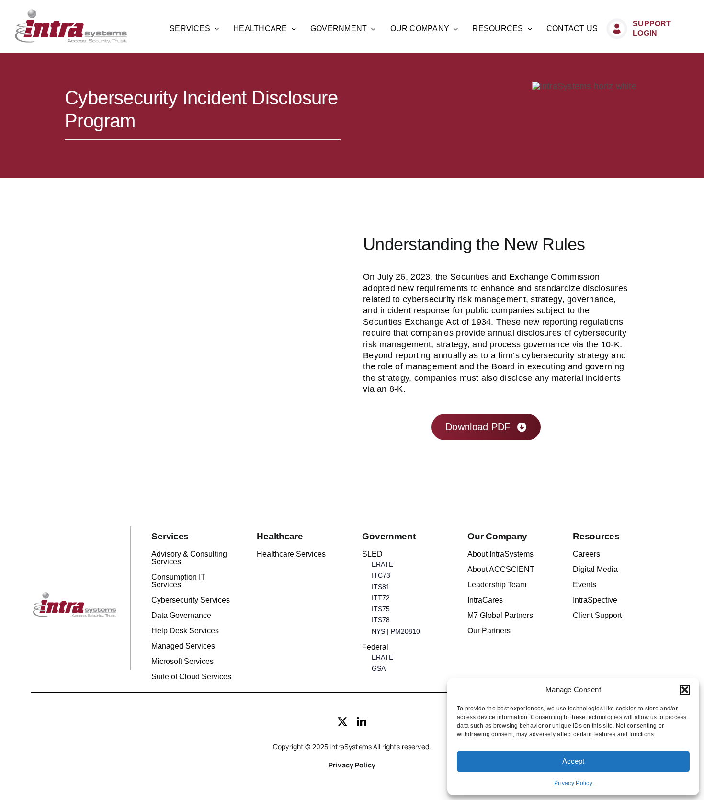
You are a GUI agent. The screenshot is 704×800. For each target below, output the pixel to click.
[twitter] (342, 722)
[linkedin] (361, 722)
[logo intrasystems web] (71, 13)
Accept (573, 761)
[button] (685, 690)
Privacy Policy (573, 783)
